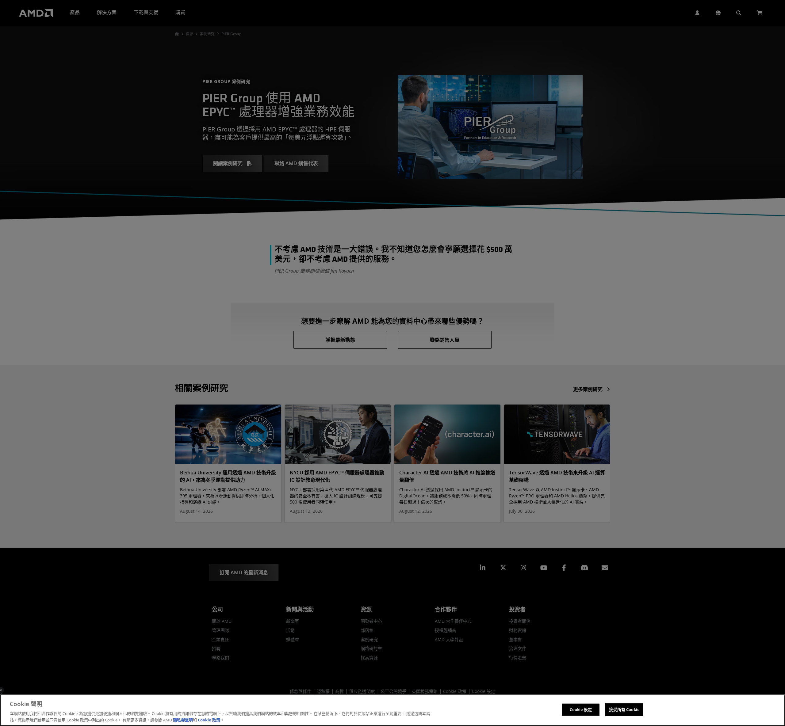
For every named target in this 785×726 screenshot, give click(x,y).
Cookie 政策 (209, 719)
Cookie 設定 (581, 709)
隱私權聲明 (183, 719)
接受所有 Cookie (624, 709)
